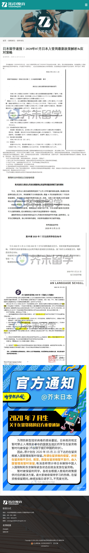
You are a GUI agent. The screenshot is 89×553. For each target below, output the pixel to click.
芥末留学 (5, 529)
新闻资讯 (11, 41)
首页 (4, 41)
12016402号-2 (45, 546)
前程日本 (5, 532)
